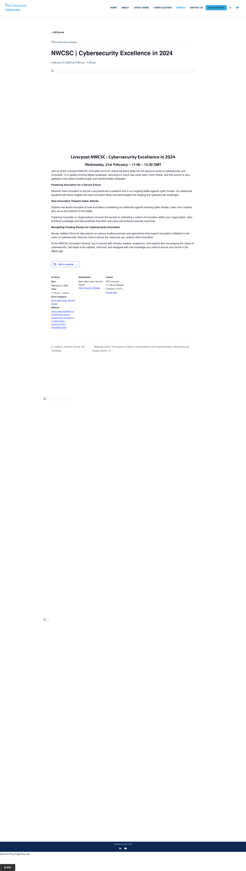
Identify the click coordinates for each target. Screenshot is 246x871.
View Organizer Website (89, 287)
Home (100, 398)
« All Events (57, 32)
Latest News (105, 417)
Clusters (103, 408)
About (101, 403)
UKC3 (130, 844)
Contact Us (159, 408)
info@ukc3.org (55, 614)
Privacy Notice (162, 403)
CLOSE (7, 867)
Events (101, 412)
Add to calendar (66, 264)
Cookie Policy (161, 398)
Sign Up (200, 369)
